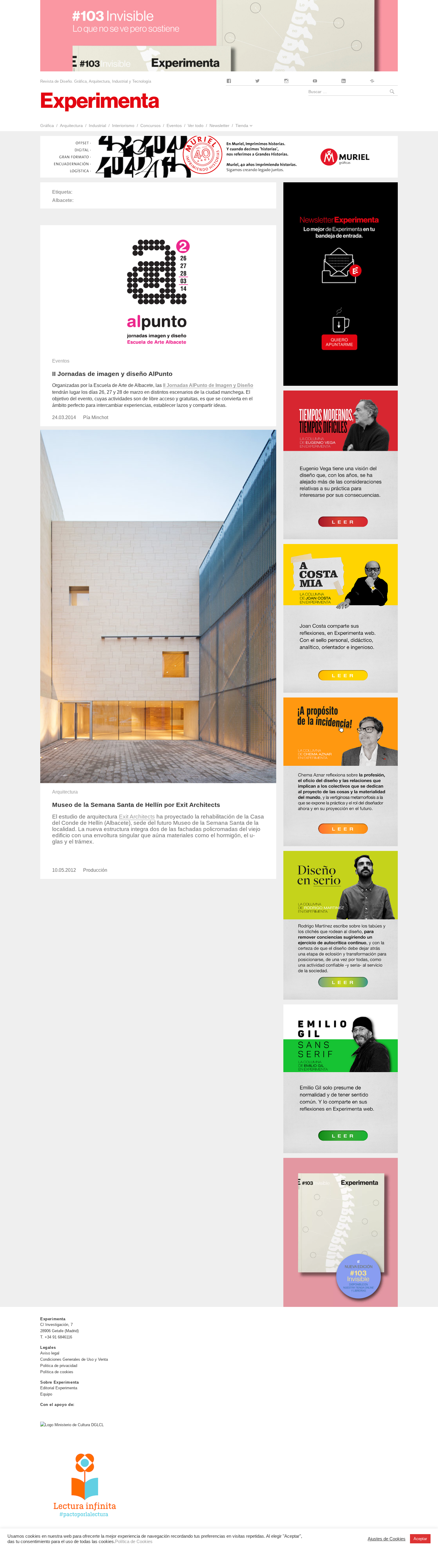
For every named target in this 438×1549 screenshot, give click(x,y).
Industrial (97, 125)
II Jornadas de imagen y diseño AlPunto (112, 373)
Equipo (46, 1394)
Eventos (174, 125)
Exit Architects (137, 816)
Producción (95, 870)
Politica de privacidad (58, 1365)
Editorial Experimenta (58, 1388)
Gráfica (47, 125)
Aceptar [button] (420, 1539)
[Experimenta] (99, 101)
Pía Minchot (95, 417)
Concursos (150, 125)
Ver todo (196, 125)
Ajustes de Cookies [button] (387, 1539)
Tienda (241, 125)
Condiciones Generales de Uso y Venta (74, 1359)
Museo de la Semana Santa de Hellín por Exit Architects (136, 804)
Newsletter (219, 125)
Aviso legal (49, 1353)
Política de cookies (56, 1372)
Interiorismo (123, 125)
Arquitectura (71, 125)
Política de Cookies (134, 1541)
